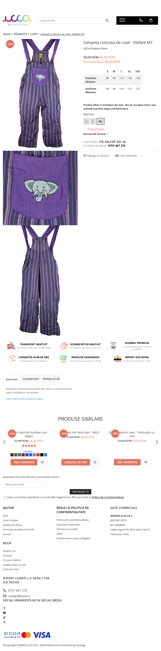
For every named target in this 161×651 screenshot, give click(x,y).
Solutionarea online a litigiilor (73, 538)
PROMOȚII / (22, 34)
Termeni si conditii (67, 529)
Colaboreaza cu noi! (14, 565)
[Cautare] (107, 20)
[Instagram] (4, 622)
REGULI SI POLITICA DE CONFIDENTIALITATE (73, 510)
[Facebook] (4, 608)
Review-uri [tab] (51, 378)
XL (100, 121)
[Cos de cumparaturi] (151, 20)
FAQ (5, 516)
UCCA (7, 543)
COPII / (35, 34)
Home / (8, 34)
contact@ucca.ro (18, 596)
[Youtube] (4, 613)
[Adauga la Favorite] (42, 462)
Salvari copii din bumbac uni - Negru (28, 434)
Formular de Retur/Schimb (18, 529)
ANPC (60, 534)
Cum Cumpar (10, 520)
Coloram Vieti (11, 569)
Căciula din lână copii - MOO (80, 432)
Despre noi (9, 551)
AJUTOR (8, 508)
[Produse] (122, 21)
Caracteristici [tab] (31, 378)
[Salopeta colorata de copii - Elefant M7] (40, 95)
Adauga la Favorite (97, 155)
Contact (7, 555)
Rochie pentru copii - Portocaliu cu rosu (132, 434)
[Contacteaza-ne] (141, 20)
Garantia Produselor (68, 524)
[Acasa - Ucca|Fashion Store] (17, 20)
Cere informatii (127, 155)
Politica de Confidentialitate (108, 497)
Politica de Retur (12, 525)
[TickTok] (4, 617)
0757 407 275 (17, 590)
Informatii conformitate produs (24, 398)
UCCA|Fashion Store (95, 48)
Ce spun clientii (11, 560)
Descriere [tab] (11, 379)
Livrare (7, 534)
